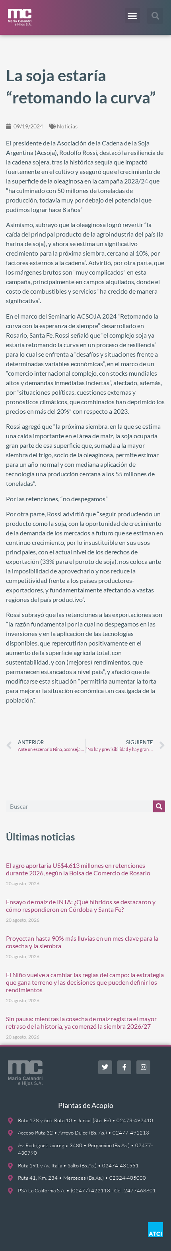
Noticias (67, 126)
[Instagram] (143, 1067)
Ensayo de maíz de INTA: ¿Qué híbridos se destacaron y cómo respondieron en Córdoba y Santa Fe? (80, 905)
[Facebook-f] (124, 1067)
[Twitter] (105, 1067)
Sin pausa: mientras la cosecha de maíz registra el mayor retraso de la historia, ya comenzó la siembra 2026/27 (81, 1022)
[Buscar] (159, 806)
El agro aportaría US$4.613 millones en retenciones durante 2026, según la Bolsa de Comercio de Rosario (78, 869)
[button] (132, 15)
